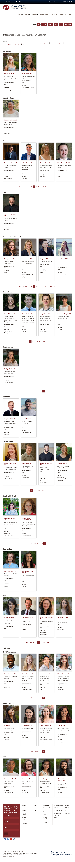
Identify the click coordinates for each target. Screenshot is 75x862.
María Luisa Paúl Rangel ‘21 (27, 571)
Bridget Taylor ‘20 (10, 369)
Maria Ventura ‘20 (63, 674)
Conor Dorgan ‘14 (27, 419)
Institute (24, 808)
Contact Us (28, 855)
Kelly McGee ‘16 (62, 617)
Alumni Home (68, 24)
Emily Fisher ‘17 (27, 259)
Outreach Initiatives (24, 814)
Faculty (44, 814)
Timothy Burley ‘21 (10, 779)
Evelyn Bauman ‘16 (10, 73)
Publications (46, 811)
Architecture (11, 43)
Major (56, 24)
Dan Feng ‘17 (8, 725)
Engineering (42, 43)
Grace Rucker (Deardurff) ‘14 (27, 518)
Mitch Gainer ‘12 (27, 163)
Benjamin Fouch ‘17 (10, 163)
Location (44, 24)
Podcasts (67, 813)
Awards (24, 817)
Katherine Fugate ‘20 (64, 314)
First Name (7, 815)
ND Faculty (56, 808)
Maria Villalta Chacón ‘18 (61, 779)
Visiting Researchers (58, 810)
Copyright (5, 851)
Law (70, 43)
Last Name (7, 821)
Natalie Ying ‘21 (62, 725)
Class (61, 24)
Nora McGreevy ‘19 (10, 571)
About (20, 14)
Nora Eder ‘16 (26, 779)
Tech (23, 44)
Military (5, 44)
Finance (47, 43)
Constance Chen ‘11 (10, 120)
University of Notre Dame (17, 851)
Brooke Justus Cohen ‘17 (46, 618)
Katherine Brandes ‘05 (10, 464)
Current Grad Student (28, 43)
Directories (36, 808)
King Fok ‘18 (44, 259)
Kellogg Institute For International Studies (12, 853)
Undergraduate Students (46, 821)
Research (34, 14)
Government (53, 43)
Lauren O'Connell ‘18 (9, 518)
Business (17, 43)
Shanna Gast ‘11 (45, 163)
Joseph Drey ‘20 (45, 314)
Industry (50, 24)
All (38, 24)
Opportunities (44, 14)
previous (25, 187)
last (55, 187)
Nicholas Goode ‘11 (63, 163)
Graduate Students (45, 817)
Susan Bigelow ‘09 (10, 314)
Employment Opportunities (25, 820)
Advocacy (5, 43)
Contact (24, 810)
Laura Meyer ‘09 (27, 725)
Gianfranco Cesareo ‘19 (46, 464)
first (20, 187)
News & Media (62, 14)
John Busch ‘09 (26, 463)
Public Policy (18, 44)
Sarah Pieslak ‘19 (27, 674)
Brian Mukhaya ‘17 (10, 674)
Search (70, 15)
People (27, 14)
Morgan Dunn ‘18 (9, 259)
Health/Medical (59, 43)
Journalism (66, 43)
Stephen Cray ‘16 (9, 419)
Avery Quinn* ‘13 (45, 674)
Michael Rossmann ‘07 (10, 215)
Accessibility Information (8, 856)
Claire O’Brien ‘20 (45, 725)
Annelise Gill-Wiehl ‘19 (63, 259)
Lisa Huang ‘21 (44, 779)
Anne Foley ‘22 (62, 463)
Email (6, 827)
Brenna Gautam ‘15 (10, 617)
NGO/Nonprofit (11, 44)
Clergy (21, 43)
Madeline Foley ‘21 (28, 73)
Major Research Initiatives (46, 808)
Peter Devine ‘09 (27, 314)
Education (36, 43)
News (66, 810)
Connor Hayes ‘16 (27, 617)
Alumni (34, 810)
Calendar (54, 14)
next (51, 187)
